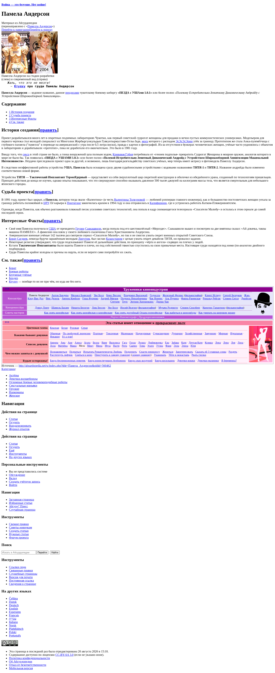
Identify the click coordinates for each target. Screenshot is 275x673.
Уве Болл (99, 295)
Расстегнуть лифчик (61, 354)
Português (15, 635)
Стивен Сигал (231, 298)
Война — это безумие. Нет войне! (23, 4)
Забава (175, 342)
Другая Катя (195, 342)
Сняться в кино (83, 354)
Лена (218, 342)
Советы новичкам (20, 527)
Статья (13, 419)
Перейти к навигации (15, 29)
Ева (167, 342)
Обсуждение (17, 474)
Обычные (55, 333)
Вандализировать (20, 425)
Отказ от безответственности (27, 664)
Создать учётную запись (24, 481)
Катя (183, 342)
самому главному (141, 354)
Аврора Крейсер (71, 298)
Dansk (13, 601)
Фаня (168, 345)
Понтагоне (74, 203)
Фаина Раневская (190, 298)
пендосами (72, 92)
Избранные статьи (20, 503)
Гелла (132, 342)
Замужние (210, 333)
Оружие (14, 388)
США (52, 228)
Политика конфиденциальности (29, 658)
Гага (124, 342)
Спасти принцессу (149, 351)
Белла (96, 342)
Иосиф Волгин (128, 307)
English (13, 608)
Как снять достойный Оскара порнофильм (138, 312)
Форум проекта (19, 537)
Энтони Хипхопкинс (142, 301)
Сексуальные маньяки (23, 385)
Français (14, 615)
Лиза (240, 342)
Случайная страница (22, 509)
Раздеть (233, 351)
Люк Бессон (98, 307)
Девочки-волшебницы (23, 378)
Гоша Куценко (90, 298)
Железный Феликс (173, 295)
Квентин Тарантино (214, 307)
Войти (13, 485)
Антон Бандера (59, 295)
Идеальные (236, 333)
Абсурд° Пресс (18, 506)
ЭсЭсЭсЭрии (184, 141)
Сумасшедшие (161, 333)
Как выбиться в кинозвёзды (180, 312)
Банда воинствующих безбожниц (107, 360)
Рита (124, 345)
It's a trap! (67, 336)
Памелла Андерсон (40, 26)
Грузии (79, 228)
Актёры (14, 375)
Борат (12, 268)
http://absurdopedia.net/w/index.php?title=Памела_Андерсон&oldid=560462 (65, 365)
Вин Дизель (52, 298)
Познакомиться (58, 351)
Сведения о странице (22, 583)
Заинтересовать (184, 351)
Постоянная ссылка (21, 580)
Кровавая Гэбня (123, 154)
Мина (99, 345)
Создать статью (19, 530)
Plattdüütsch (16, 628)
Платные (98, 333)
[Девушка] (260, 361)
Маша (73, 345)
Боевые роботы (18, 271)
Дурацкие (177, 333)
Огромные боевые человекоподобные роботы (38, 382)
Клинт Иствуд (213, 295)
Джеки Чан (162, 301)
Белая (64, 327)
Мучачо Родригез (168, 307)
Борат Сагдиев (18, 238)
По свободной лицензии (77, 333)
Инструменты (18, 453)
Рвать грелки (199, 354)
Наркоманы (16, 392)
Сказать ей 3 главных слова (210, 351)
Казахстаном (114, 238)
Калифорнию (158, 203)
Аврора (54, 342)
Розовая (74, 327)
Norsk (12, 625)
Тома (142, 345)
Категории (8, 369)
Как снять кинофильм (56, 312)
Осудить (14, 422)
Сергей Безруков (232, 295)
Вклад (13, 478)
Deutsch (14, 605)
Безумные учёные (20, 274)
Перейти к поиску (41, 29)
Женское (14, 395)
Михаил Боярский (81, 295)
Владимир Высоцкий (135, 295)
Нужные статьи (19, 534)
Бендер (13, 278)
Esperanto (15, 612)
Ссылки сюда (17, 567)
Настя (116, 345)
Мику (90, 345)
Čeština (13, 598)
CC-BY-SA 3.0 (64, 654)
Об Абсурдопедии (20, 661)
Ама (63, 342)
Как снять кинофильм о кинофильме (91, 312)
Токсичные (112, 333)
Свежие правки (19, 524)
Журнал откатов (19, 429)
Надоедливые (143, 333)
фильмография (193, 295)
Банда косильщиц (165, 360)
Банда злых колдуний (140, 360)
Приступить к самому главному (112, 354)
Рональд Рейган (212, 298)
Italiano (13, 622)
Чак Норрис (156, 298)
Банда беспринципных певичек (67, 360)
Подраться (75, 351)
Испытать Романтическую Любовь (102, 351)
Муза (108, 345)
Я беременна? (229, 360)
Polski (12, 632)
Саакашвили (93, 228)
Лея (233, 342)
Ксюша (209, 342)
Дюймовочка (155, 342)
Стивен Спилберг (190, 307)
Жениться (167, 351)
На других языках (20, 457)
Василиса (114, 342)
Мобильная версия (21, 668)
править (48, 130)
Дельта (142, 342)
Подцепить (130, 351)
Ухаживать (160, 354)
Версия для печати (21, 577)
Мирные (223, 333)
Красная (54, 327)
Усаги (150, 345)
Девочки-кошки (186, 360)
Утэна (159, 345)
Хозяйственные (193, 333)
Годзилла (155, 295)
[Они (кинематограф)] (263, 313)
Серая (84, 327)
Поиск (6, 545)
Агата (87, 342)
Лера (226, 342)
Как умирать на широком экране (216, 312)
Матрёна (63, 345)
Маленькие (127, 333)
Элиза (184, 345)
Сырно (133, 345)
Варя (104, 342)
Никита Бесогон (80, 307)
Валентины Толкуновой (129, 199)
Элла (176, 345)
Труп (125, 301)
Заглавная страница (21, 499)
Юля (193, 345)
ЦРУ (46, 203)
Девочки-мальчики (208, 360)
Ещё (11, 450)
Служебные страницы (23, 573)
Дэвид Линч (42, 307)
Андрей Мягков (109, 298)
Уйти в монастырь (179, 354)
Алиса (78, 342)
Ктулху (19, 86)
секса (26, 154)
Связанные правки (21, 570)
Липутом (84, 238)
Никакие (55, 336)
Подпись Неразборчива (134, 298)
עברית (12, 618)
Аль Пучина (172, 298)
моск (145, 141)
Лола (53, 345)
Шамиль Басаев (60, 307)
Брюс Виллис (113, 295)
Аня (70, 342)
